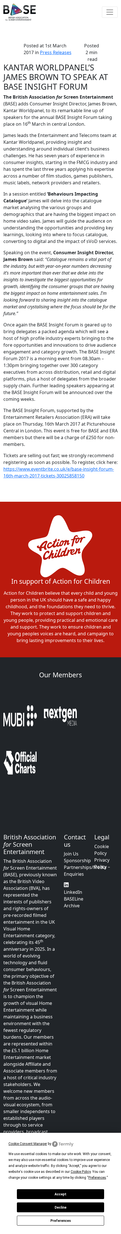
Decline (60, 1207)
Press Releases (55, 52)
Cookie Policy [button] (81, 1172)
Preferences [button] (97, 1178)
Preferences (60, 1221)
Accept (60, 1194)
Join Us (71, 809)
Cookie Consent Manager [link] (27, 1144)
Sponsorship (77, 816)
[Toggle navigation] (110, 12)
